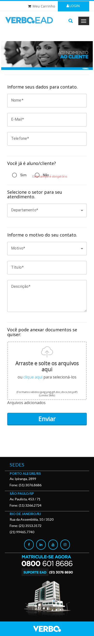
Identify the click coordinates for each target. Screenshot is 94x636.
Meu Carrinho (44, 6)
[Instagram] (65, 545)
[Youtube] (53, 545)
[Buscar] (71, 21)
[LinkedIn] (41, 545)
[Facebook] (29, 545)
